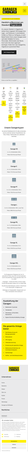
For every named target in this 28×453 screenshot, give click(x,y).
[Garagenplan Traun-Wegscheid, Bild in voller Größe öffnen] (14, 68)
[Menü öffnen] (24, 4)
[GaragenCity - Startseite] (10, 11)
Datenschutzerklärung (6, 450)
